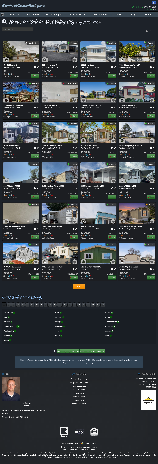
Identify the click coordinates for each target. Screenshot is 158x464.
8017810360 (151, 387)
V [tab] (97, 305)
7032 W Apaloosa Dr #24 (129, 268)
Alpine (109, 312)
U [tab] (93, 305)
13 (6, 181)
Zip (69, 351)
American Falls (112, 322)
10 (45, 100)
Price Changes (54, 14)
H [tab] (37, 305)
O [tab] (69, 305)
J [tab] (45, 305)
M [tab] (59, 305)
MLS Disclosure (79, 389)
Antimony (110, 326)
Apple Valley (10, 331)
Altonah (8, 322)
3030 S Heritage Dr (51, 106)
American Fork (11, 326)
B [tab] (8, 305)
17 (122, 100)
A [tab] (4, 305)
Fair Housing (79, 400)
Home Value (100, 14)
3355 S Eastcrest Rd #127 (129, 66)
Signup (148, 14)
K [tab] (50, 305)
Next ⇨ (79, 286)
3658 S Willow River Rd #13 (53, 187)
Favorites (100, 351)
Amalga (58, 322)
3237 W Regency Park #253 (130, 146)
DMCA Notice (90, 450)
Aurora (58, 335)
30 (122, 262)
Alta (6, 317)
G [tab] (32, 305)
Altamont (59, 317)
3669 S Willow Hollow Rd (52, 227)
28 (45, 221)
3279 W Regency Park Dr (91, 106)
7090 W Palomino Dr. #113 (14, 227)
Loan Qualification (79, 386)
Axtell (7, 340)
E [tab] (22, 305)
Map (59, 351)
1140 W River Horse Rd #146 (92, 187)
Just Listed (33, 14)
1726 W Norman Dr (128, 106)
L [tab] (54, 305)
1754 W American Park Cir (14, 106)
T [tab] (88, 305)
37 (6, 100)
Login (134, 14)
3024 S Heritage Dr (51, 66)
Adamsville (9, 312)
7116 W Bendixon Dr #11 (52, 146)
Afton (58, 312)
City (64, 351)
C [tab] (13, 305)
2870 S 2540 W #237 (90, 227)
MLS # (82, 351)
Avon (108, 335)
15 (122, 60)
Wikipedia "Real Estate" (79, 382)
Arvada (109, 331)
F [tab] (27, 305)
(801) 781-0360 (150, 7)
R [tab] (79, 305)
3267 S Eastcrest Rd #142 (91, 268)
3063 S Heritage (90, 66)
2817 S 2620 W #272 (12, 187)
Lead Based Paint (79, 403)
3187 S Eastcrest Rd (12, 146)
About (118, 14)
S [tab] (83, 305)
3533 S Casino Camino (12, 268)
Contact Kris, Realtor (79, 379)
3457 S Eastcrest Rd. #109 (52, 268)
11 (6, 141)
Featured (75, 351)
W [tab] (103, 305)
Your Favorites (78, 14)
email (154, 9)
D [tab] (18, 305)
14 (6, 262)
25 (122, 221)
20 (45, 181)
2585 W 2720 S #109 (128, 187)
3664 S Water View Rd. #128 (130, 227)
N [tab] (64, 305)
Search (13, 14)
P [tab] (74, 305)
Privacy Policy (79, 396)
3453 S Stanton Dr (12, 66)
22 (45, 262)
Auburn (8, 335)
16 (83, 60)
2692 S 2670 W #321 (90, 146)
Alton (108, 317)
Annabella (59, 326)
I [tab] (41, 305)
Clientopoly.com (90, 443)
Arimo (58, 331)
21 (83, 100)
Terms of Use (79, 393)
